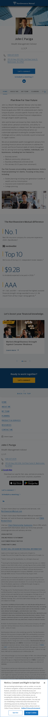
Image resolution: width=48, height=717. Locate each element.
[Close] (44, 682)
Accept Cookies (31, 713)
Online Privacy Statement (30, 708)
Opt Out (15, 713)
